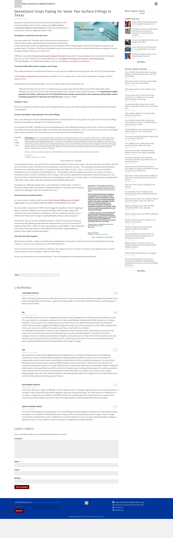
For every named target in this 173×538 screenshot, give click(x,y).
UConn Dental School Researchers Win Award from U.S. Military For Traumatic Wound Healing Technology (139, 97)
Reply (115, 293)
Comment (18, 438)
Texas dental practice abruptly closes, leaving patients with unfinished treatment (141, 192)
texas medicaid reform (52, 275)
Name (17, 461)
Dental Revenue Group (32, 406)
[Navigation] (156, 4)
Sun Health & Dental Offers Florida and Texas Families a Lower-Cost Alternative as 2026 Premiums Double (141, 122)
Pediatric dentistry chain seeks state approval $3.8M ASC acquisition (138, 228)
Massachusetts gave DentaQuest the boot (49, 56)
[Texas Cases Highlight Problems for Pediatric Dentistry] (128, 42)
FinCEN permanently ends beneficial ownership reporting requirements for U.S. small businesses (141, 159)
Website (17, 478)
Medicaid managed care (36, 275)
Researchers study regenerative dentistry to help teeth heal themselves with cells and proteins (141, 177)
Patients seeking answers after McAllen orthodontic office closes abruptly (139, 207)
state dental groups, (97, 58)
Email (17, 470)
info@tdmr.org (118, 510)
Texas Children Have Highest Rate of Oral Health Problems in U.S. (144, 23)
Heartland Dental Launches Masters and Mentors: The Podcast (140, 221)
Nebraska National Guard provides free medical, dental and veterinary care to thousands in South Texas (139, 236)
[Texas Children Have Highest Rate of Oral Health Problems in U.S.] (128, 24)
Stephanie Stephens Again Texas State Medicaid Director (144, 55)
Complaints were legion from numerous (74, 58)
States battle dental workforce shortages (140, 253)
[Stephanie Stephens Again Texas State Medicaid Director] (128, 56)
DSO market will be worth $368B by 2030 (140, 89)
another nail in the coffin (42, 203)
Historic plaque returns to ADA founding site (141, 214)
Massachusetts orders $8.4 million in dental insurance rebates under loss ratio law (141, 200)
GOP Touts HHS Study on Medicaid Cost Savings (140, 185)
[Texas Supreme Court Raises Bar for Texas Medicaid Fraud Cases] (128, 49)
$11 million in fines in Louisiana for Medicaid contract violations (39, 26)
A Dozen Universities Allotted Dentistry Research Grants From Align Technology (140, 151)
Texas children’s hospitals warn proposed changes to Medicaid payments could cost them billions (140, 74)
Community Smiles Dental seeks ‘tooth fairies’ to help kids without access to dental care (141, 106)
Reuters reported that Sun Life (31, 76)
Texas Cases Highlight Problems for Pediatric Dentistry (145, 41)
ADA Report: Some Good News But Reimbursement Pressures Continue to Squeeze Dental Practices (145, 32)
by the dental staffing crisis (59, 200)
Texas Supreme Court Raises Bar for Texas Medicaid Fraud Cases (144, 48)
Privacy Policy (101, 516)
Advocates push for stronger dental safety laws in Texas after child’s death (140, 82)
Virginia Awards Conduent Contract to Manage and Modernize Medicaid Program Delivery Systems (140, 245)
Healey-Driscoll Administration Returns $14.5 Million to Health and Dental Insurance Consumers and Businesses (141, 168)
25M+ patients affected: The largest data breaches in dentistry (140, 114)
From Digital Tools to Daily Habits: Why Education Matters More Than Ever (139, 144)
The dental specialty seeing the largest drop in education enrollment (141, 137)
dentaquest (23, 275)
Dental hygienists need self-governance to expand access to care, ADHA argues (141, 130)
